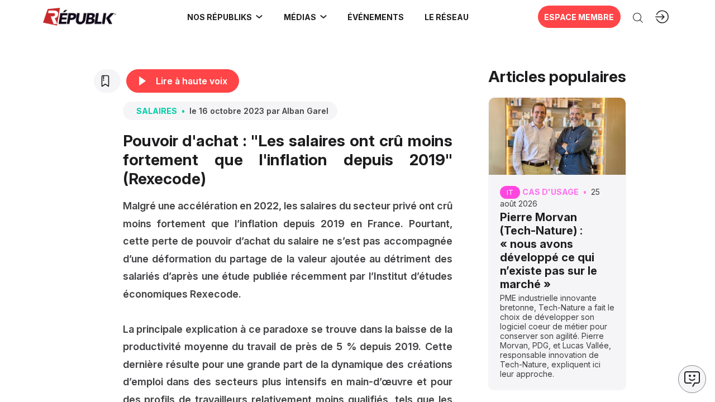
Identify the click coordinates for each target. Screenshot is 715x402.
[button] (376, 17)
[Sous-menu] (259, 17)
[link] (225, 17)
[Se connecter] (662, 17)
